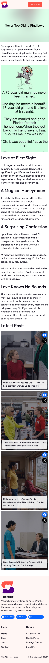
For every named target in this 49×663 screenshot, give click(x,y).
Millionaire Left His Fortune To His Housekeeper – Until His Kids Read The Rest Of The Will (24, 502)
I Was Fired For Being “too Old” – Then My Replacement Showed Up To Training (23, 384)
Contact (5, 646)
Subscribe (35, 4)
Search (4, 642)
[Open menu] (45, 4)
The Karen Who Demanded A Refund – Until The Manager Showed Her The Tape (24, 444)
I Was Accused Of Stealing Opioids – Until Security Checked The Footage (23, 564)
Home (4, 633)
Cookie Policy (32, 638)
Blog (3, 638)
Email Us (30, 646)
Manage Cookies (34, 642)
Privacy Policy (33, 633)
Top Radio (7, 596)
